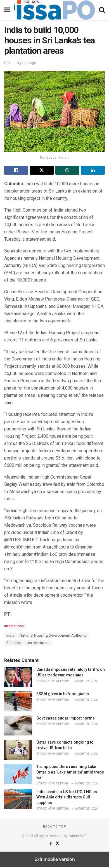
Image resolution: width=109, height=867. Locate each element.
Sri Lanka (13, 643)
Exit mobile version (54, 859)
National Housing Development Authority (53, 635)
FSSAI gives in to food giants (62, 694)
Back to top (54, 826)
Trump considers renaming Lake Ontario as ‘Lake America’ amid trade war (70, 772)
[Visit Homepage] (54, 10)
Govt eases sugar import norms (65, 718)
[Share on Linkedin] (93, 170)
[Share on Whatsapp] (67, 170)
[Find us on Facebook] (51, 844)
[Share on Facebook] (16, 170)
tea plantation (38, 643)
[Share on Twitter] (42, 170)
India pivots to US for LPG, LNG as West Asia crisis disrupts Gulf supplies (66, 797)
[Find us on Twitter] (58, 844)
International (14, 626)
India (10, 635)
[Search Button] (102, 10)
